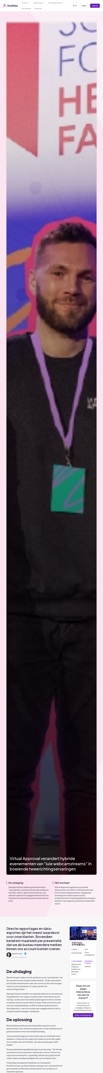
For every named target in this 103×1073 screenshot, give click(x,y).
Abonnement (26, 8)
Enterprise (38, 8)
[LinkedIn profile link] (25, 953)
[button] (26, 3)
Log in (84, 6)
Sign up (95, 6)
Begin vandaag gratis (83, 1015)
